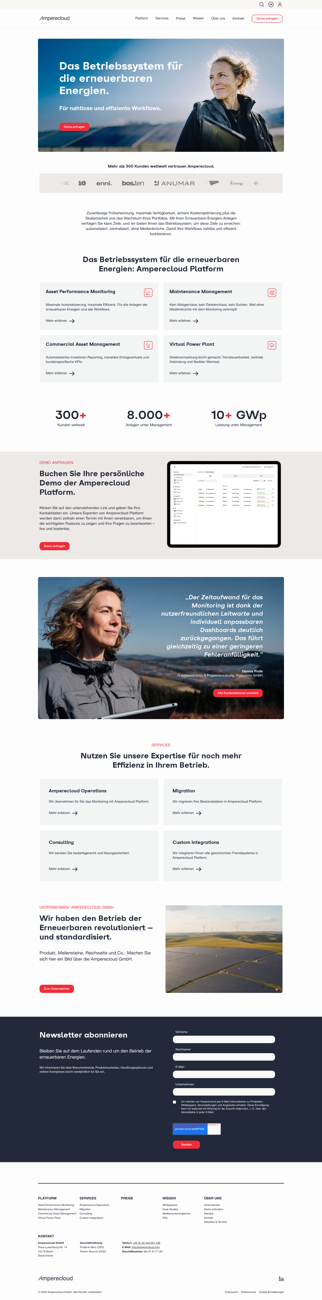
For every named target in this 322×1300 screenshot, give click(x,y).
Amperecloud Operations (94, 1205)
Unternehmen (212, 1205)
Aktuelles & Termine (215, 1222)
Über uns (218, 18)
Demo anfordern (213, 1209)
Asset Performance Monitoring (56, 1205)
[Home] (55, 18)
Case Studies (170, 1209)
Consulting (86, 1214)
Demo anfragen (267, 18)
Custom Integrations (91, 1218)
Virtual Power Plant (49, 1218)
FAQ (165, 1218)
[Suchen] (261, 4)
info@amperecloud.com (146, 1247)
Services (161, 18)
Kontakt (238, 18)
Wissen (198, 18)
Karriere (209, 1214)
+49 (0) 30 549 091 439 (146, 1243)
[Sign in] (279, 4)
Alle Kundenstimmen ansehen (238, 693)
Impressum (231, 1292)
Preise (180, 18)
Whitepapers (169, 1205)
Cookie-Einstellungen (271, 1292)
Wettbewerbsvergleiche (176, 1214)
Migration (85, 1209)
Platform (141, 18)
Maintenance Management (54, 1209)
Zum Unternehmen (57, 989)
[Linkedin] (281, 1278)
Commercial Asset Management (57, 1214)
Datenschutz (248, 1292)
